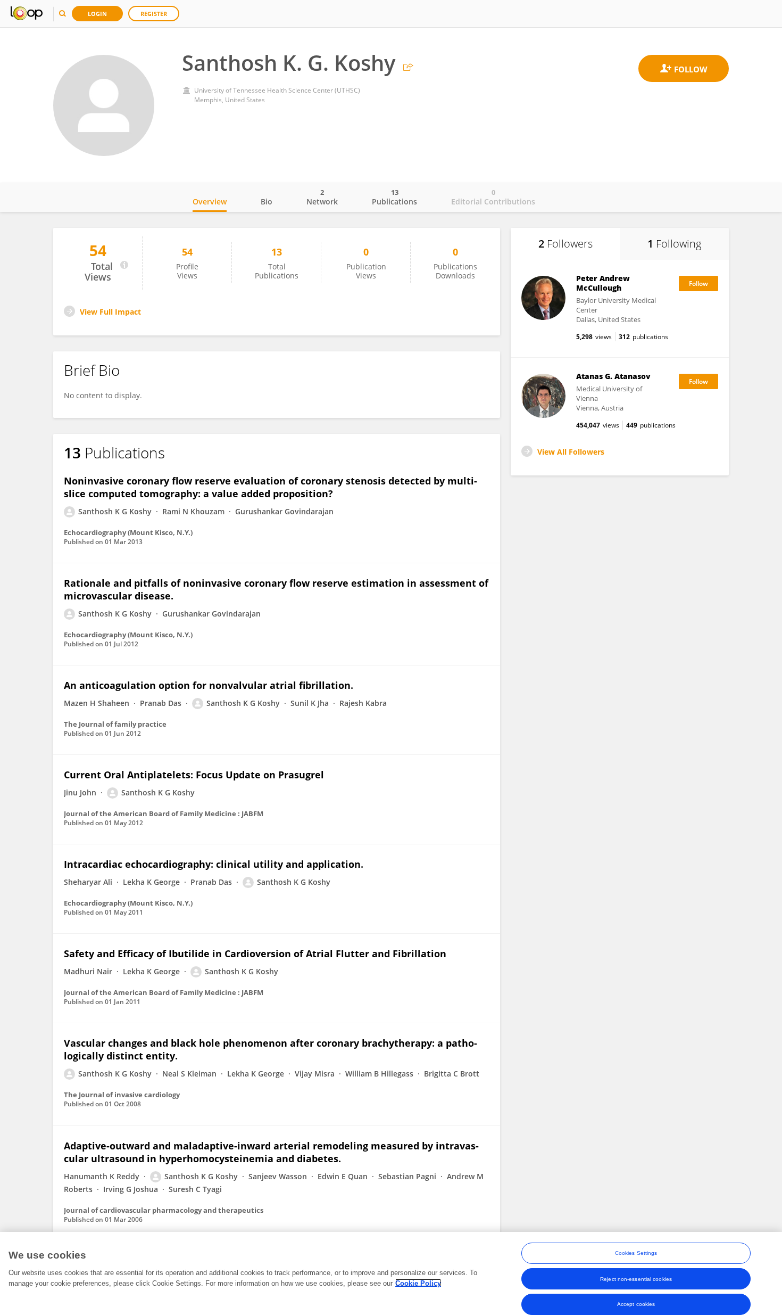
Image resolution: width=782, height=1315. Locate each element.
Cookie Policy (418, 1283)
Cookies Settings (636, 1253)
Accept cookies (636, 1304)
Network (322, 197)
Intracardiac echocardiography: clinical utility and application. (213, 864)
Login (97, 14)
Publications (394, 197)
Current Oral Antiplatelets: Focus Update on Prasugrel (194, 774)
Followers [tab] (565, 243)
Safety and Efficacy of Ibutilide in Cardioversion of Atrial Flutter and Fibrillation (255, 953)
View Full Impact (110, 312)
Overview (210, 201)
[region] (391, 1273)
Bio (266, 201)
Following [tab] (674, 243)
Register (153, 14)
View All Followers (570, 452)
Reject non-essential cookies (636, 1278)
